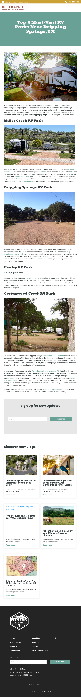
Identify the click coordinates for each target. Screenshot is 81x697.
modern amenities (22, 176)
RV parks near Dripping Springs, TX (45, 371)
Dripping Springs (22, 179)
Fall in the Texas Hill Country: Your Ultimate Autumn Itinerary (58, 533)
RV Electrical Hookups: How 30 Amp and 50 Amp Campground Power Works (57, 482)
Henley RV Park (32, 278)
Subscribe (61, 419)
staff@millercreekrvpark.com (16, 2)
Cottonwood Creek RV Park (53, 356)
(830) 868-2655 (26, 675)
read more (10, 495)
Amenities (36, 638)
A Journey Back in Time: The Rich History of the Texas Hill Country (21, 583)
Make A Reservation (40, 651)
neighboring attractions (43, 179)
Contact (35, 646)
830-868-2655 (73, 2)
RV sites (44, 172)
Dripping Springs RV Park (13, 254)
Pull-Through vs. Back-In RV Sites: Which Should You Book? (21, 482)
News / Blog (36, 642)
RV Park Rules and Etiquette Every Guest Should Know (20, 516)
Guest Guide (15, 651)
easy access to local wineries (23, 181)
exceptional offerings (50, 389)
